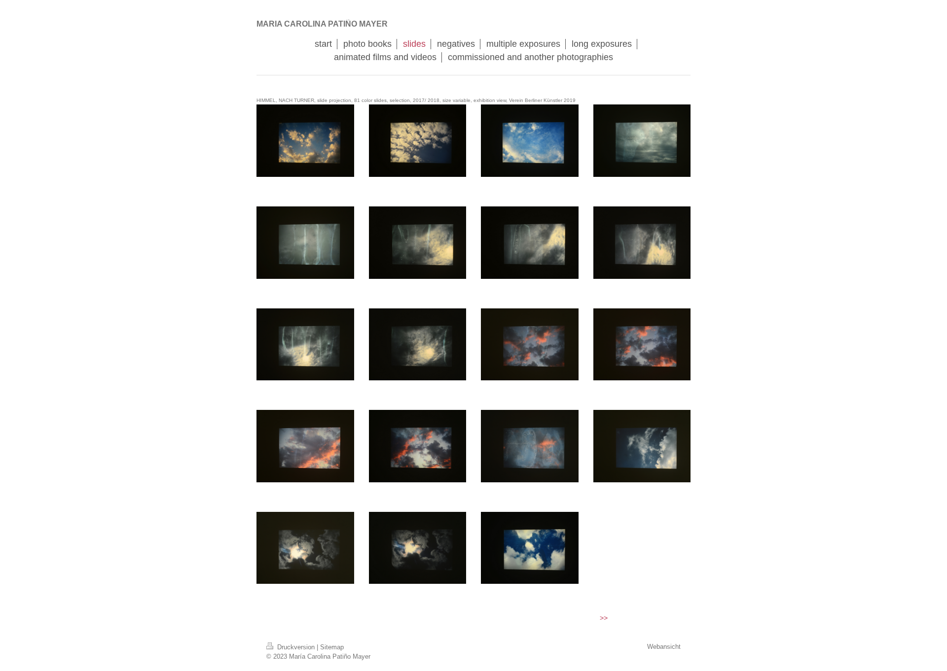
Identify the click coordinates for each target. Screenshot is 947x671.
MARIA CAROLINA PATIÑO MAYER (322, 24)
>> (604, 618)
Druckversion (296, 647)
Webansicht (664, 646)
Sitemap (332, 647)
